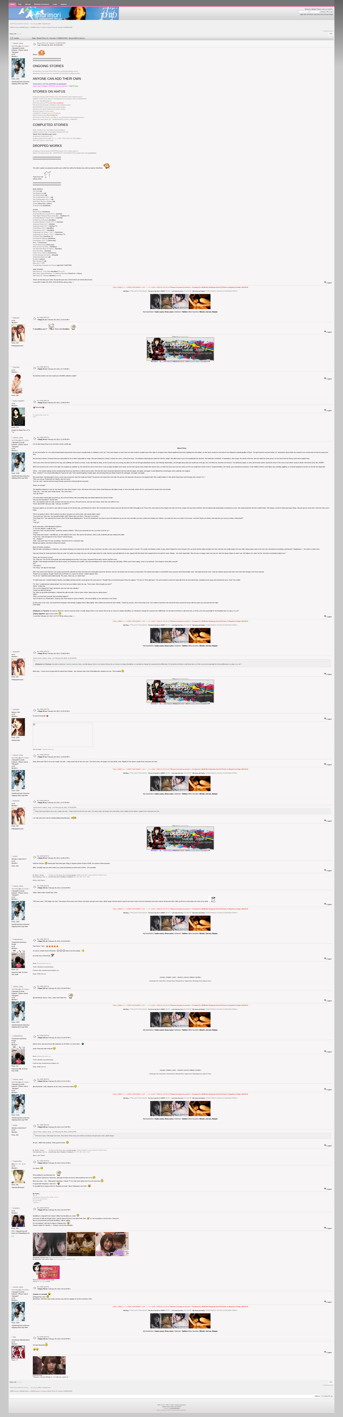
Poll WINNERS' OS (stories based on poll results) (49, 107)
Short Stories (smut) (39, 115)
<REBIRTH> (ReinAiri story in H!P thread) (46, 113)
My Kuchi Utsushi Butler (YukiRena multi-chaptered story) (52, 105)
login (323, 9)
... (19, 33)
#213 (84, 877)
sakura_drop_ (18, 43)
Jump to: (317, 1396)
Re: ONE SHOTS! (43, 317)
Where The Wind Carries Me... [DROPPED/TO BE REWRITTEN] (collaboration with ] (64, 153)
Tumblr (182, 336)
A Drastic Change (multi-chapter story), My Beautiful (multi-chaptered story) (57, 97)
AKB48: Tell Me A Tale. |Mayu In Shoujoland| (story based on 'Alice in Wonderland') (60, 99)
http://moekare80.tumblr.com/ (57, 1257)
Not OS (35, 1195)
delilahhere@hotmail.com (44, 963)
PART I (42, 197)
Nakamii (16, 318)
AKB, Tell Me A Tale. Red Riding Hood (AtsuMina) (49, 130)
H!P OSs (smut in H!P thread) (43, 103)
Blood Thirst (37, 211)
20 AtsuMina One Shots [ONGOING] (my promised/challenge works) (55, 71)
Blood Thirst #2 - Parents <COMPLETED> (51, 43)
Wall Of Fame (73, 86)
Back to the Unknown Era (40, 1199)
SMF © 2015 (170, 1405)
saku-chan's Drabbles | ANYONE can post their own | (50, 86)
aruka (15, 856)
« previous (326, 31)
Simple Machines (180, 1405)
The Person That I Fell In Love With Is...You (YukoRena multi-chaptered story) (58, 117)
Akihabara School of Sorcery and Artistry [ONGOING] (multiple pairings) (56, 73)
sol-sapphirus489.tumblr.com (41, 415)
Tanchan (16, 367)
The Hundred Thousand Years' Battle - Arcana (45, 1197)
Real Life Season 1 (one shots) (43, 140)
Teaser (61, 271)
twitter (34, 416)
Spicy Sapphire (19, 401)
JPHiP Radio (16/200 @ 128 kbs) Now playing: (30, 23)
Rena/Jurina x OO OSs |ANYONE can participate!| (49, 84)
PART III (45, 222)
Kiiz (14, 1337)
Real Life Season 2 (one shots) (43, 111)
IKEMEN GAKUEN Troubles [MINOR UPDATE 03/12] (92, 875)
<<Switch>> (36, 1202)
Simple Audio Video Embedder (171, 1406)
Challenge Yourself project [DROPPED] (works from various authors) (55, 151)
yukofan (16, 709)
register (330, 9)
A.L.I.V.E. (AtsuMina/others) (42, 101)
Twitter (186, 336)
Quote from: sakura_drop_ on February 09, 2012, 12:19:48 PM (54, 658)
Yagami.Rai (17, 1161)
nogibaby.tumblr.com (48, 749)
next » (331, 31)
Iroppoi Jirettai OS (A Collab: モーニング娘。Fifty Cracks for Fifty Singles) (57, 138)
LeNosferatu (18, 939)
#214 (88, 877)
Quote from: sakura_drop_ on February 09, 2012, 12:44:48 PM (54, 807)
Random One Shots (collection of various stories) (49, 109)
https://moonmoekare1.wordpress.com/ (64, 1259)
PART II (42, 199)
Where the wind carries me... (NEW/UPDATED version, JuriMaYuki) (55, 119)
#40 (78, 877)
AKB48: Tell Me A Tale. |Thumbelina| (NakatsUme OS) (50, 132)
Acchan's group (42, 1281)
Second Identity (37, 1200)
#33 (75, 877)
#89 (81, 877)
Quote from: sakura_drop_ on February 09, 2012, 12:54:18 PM (54, 1132)
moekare (16, 1208)
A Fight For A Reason (41, 220)
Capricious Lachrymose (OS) (43, 136)
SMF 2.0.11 (161, 1405)
